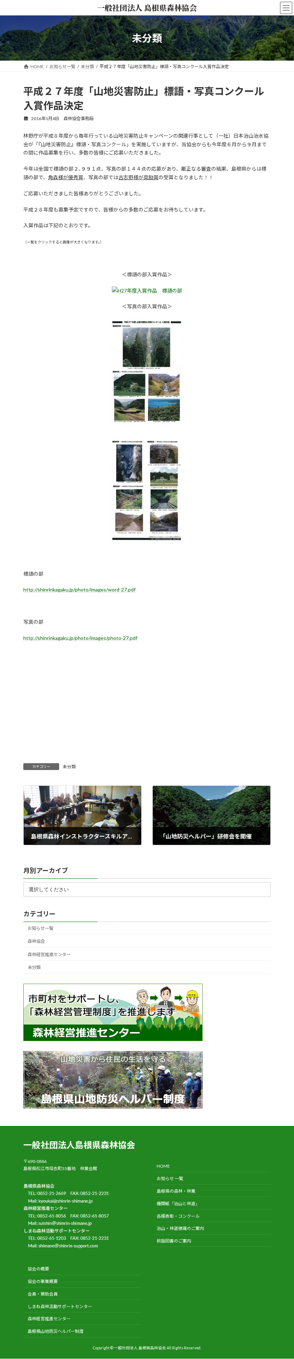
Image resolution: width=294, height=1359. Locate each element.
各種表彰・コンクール (178, 1216)
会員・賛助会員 (43, 1294)
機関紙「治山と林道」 (178, 1203)
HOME (163, 1166)
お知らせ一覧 (40, 928)
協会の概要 (38, 1269)
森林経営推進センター (49, 954)
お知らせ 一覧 (170, 1178)
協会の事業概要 (43, 1281)
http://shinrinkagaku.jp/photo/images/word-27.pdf (79, 589)
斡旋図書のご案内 (174, 1241)
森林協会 (36, 941)
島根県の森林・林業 (176, 1191)
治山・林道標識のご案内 (180, 1228)
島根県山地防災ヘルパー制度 (56, 1331)
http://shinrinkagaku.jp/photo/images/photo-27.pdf (80, 638)
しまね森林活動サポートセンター (60, 1306)
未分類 (69, 766)
